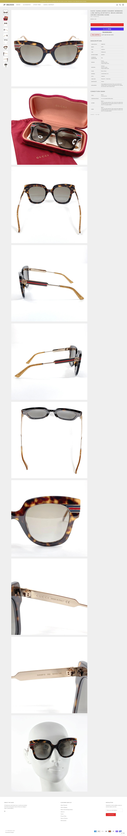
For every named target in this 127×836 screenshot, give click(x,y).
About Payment (64, 805)
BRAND (18, 4)
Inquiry (62, 814)
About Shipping (64, 807)
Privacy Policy (63, 816)
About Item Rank (104, 95)
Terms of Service (64, 818)
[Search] (120, 4)
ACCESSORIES (27, 4)
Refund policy (63, 820)
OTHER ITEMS (37, 4)
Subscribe (111, 814)
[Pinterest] (98, 114)
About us (62, 811)
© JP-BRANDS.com (10, 830)
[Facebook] (95, 114)
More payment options (107, 32)
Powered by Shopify (9, 832)
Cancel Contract (48, 4)
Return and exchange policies (67, 809)
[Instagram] (4, 811)
